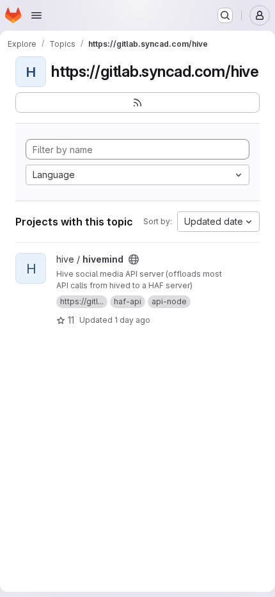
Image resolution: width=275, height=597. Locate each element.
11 (71, 320)
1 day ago (132, 320)
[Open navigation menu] (36, 15)
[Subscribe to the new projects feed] (137, 102)
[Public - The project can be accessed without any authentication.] (134, 259)
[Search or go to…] (225, 15)
